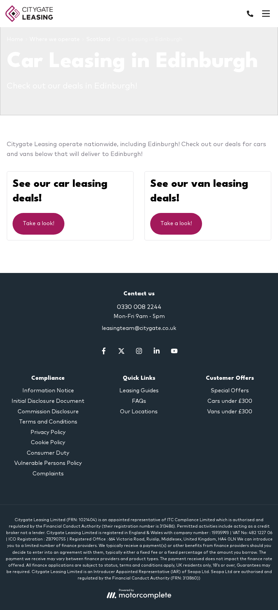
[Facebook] (104, 352)
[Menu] (266, 13)
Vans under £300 (229, 411)
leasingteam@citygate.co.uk (139, 328)
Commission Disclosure (48, 411)
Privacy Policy (48, 432)
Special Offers (230, 390)
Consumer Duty (48, 453)
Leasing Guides (139, 390)
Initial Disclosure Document (48, 401)
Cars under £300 (229, 401)
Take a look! (38, 223)
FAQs (139, 401)
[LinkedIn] (156, 352)
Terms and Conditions (48, 422)
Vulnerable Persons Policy (48, 463)
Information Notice (48, 390)
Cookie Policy (48, 442)
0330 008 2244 (139, 307)
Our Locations (139, 411)
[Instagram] (139, 352)
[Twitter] (121, 352)
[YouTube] (174, 352)
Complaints (48, 473)
